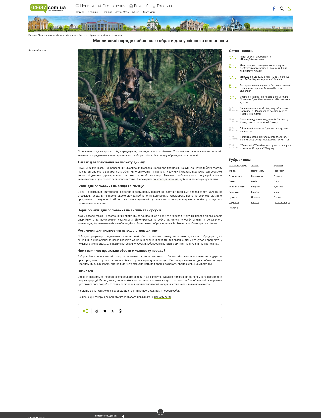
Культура (278, 186)
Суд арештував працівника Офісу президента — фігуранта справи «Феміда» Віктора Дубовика (265, 88)
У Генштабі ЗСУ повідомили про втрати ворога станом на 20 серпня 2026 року (265, 147)
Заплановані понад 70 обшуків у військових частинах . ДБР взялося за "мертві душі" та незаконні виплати (264, 111)
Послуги (255, 197)
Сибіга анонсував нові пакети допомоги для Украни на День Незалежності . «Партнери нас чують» (265, 99)
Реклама (233, 207)
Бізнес (232, 181)
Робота (255, 202)
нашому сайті (162, 297)
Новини (87, 6)
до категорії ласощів (165, 179)
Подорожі (234, 202)
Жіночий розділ (237, 186)
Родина (277, 197)
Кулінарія (234, 197)
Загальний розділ (238, 165)
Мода (276, 192)
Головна (164, 6)
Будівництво (235, 176)
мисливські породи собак (163, 290)
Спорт (277, 181)
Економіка (234, 192)
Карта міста (149, 12)
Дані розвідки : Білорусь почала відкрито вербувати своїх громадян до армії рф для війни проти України (263, 68)
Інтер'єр (255, 192)
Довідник (93, 12)
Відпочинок (257, 176)
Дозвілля (107, 12)
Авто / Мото (122, 12)
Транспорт (279, 171)
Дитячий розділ (282, 202)
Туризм (232, 171)
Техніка (254, 165)
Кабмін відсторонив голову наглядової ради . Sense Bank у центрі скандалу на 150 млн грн (265, 138)
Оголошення (113, 6)
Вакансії (141, 6)
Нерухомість (257, 171)
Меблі (254, 181)
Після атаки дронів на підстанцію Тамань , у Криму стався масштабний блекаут (264, 121)
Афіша (135, 12)
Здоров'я (278, 165)
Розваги (278, 176)
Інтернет (255, 186)
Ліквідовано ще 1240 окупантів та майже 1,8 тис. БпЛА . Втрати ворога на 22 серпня (264, 78)
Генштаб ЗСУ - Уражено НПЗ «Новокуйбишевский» (255, 58)
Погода (80, 12)
